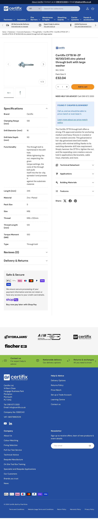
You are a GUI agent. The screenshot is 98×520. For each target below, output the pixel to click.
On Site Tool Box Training (14, 464)
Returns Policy (57, 385)
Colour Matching (11, 440)
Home (4, 32)
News (6, 483)
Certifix (11, 504)
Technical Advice (11, 454)
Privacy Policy (89, 509)
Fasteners (11, 32)
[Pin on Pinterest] (75, 200)
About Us (8, 435)
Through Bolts (37, 32)
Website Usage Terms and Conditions (40, 509)
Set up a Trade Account (61, 395)
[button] (92, 8)
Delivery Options (58, 380)
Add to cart (82, 87)
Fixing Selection (11, 445)
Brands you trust (11, 478)
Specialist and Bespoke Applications (20, 469)
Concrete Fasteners (24, 32)
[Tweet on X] (65, 200)
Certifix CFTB (48, 32)
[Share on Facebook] (70, 200)
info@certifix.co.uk (17, 407)
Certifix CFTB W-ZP (61, 32)
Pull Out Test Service (13, 450)
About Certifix (37, 2)
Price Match (56, 390)
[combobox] (53, 8)
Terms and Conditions (16, 509)
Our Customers (10, 474)
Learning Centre (58, 399)
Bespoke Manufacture (13, 459)
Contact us (55, 404)
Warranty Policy (75, 509)
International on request (19, 26)
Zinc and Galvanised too (83, 26)
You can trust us (49, 26)
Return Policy (61, 509)
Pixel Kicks (23, 504)
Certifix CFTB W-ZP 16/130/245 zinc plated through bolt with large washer (27, 34)
